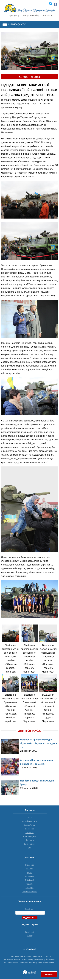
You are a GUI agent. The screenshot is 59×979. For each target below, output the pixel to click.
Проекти (29, 884)
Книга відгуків (29, 836)
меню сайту (16, 24)
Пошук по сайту (31, 15)
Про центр (14, 15)
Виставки (29, 865)
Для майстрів (29, 825)
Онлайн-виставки (29, 891)
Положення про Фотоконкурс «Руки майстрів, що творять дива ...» (38, 743)
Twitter (29, 935)
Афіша (29, 872)
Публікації (29, 880)
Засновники (29, 844)
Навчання (29, 876)
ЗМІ (29, 848)
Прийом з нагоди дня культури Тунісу (37, 782)
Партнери (29, 829)
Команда (29, 832)
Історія (30, 817)
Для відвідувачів (29, 821)
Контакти (47, 15)
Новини (29, 869)
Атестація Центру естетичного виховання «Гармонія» (36, 762)
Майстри (30, 887)
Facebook (29, 932)
